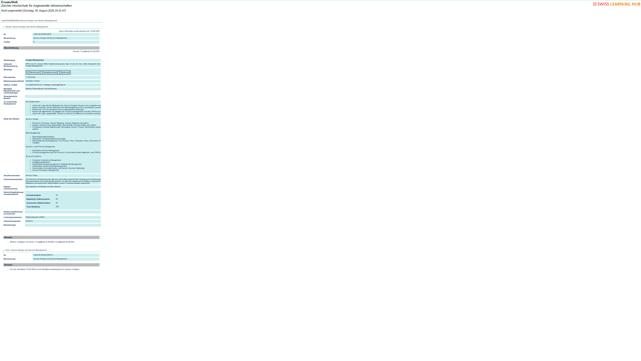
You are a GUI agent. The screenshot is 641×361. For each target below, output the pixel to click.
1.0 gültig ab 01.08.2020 (44, 242)
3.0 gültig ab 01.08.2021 (64, 242)
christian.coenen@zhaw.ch (54, 85)
